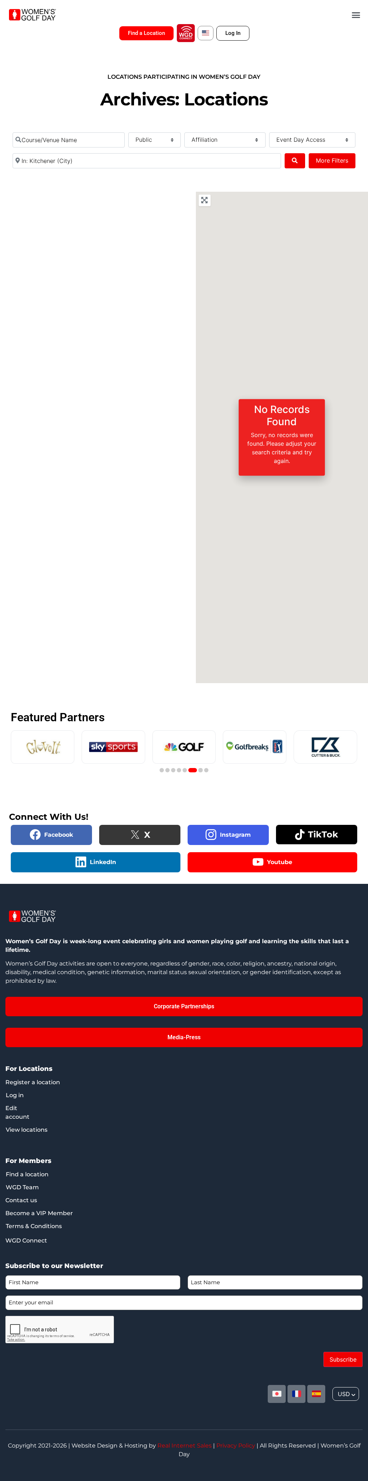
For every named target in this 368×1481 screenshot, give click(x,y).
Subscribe (343, 1359)
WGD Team (22, 1187)
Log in (15, 1095)
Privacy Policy (235, 1445)
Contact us (21, 1200)
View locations (26, 1129)
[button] (356, 15)
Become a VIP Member (39, 1213)
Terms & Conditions (34, 1226)
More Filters (332, 160)
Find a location (27, 1174)
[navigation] (345, 1394)
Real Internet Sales (184, 1445)
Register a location (32, 1082)
